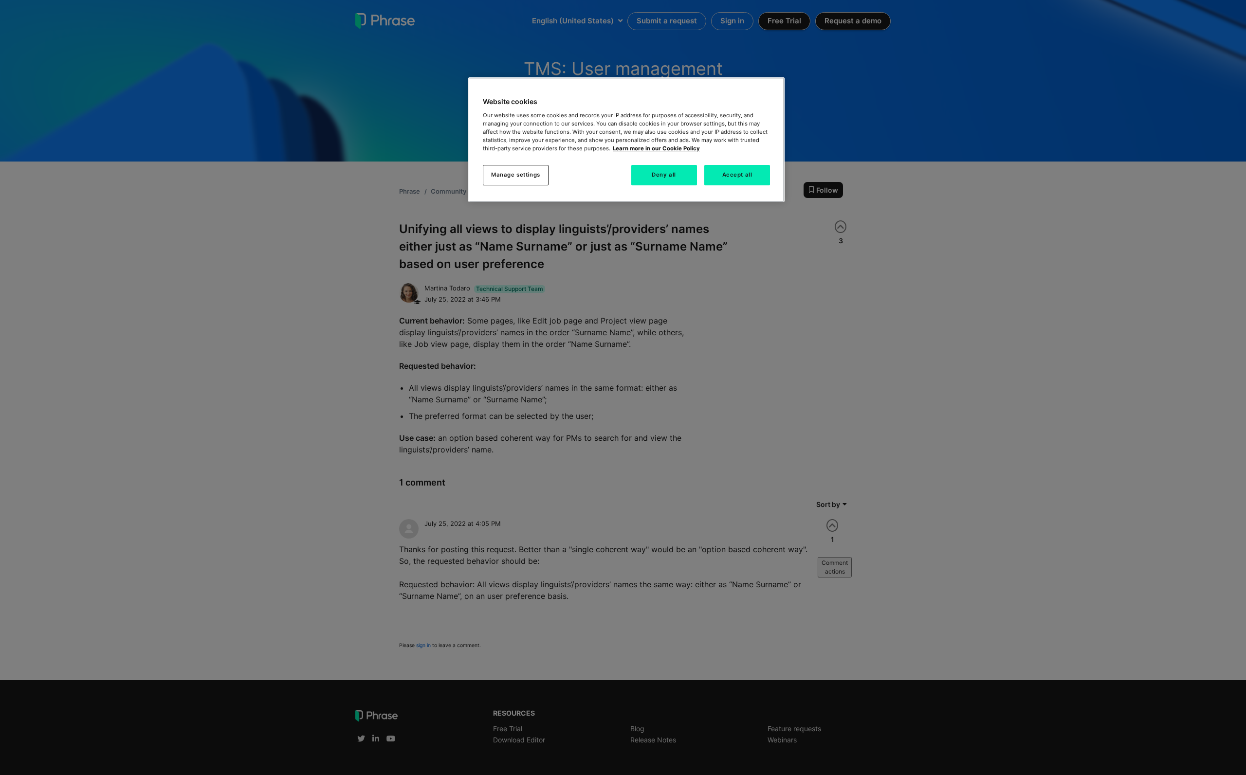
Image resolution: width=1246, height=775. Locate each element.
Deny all (664, 174)
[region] (626, 139)
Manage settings (515, 174)
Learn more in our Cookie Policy (656, 148)
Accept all (737, 174)
